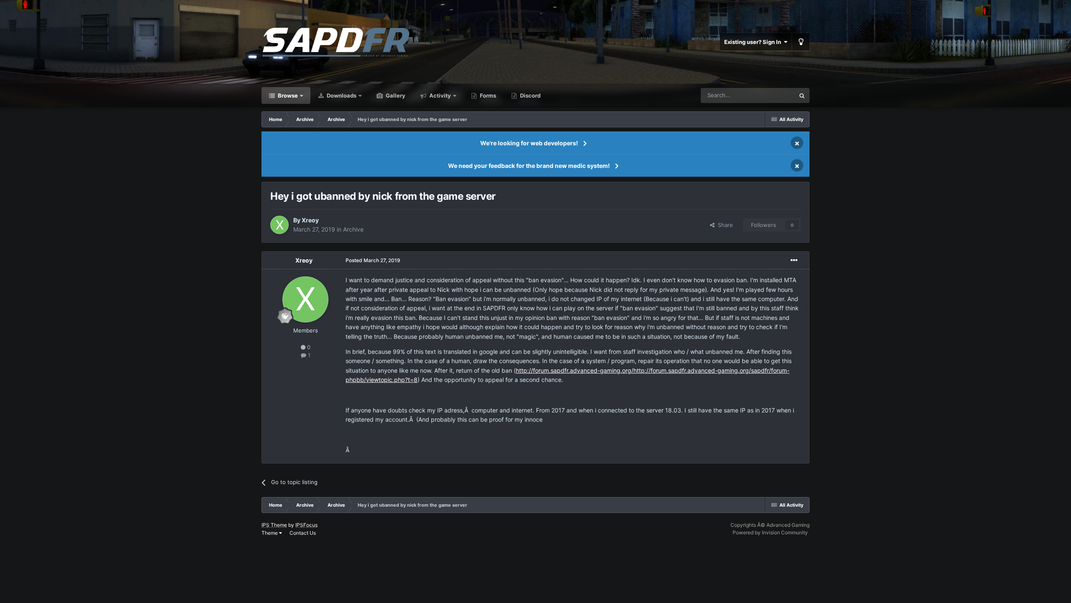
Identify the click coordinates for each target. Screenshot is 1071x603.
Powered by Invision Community (770, 532)
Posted (373, 260)
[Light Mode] (801, 42)
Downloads (340, 95)
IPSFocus (306, 525)
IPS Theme (274, 525)
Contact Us (303, 533)
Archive (353, 229)
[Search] (802, 95)
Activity (439, 95)
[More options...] (794, 260)
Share (724, 225)
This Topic (771, 95)
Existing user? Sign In (754, 42)
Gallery (394, 95)
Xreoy (310, 220)
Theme (270, 533)
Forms (487, 95)
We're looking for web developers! (529, 143)
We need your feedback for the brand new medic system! (529, 165)
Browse (287, 95)
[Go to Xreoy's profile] (279, 225)
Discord (530, 95)
